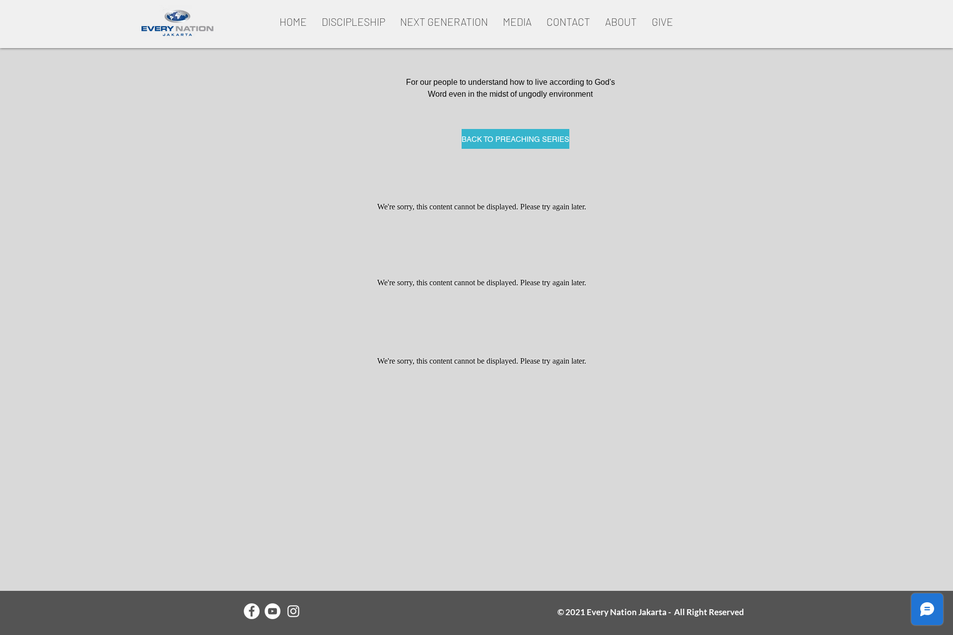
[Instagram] (293, 611)
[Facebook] (252, 611)
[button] (353, 21)
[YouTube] (272, 611)
